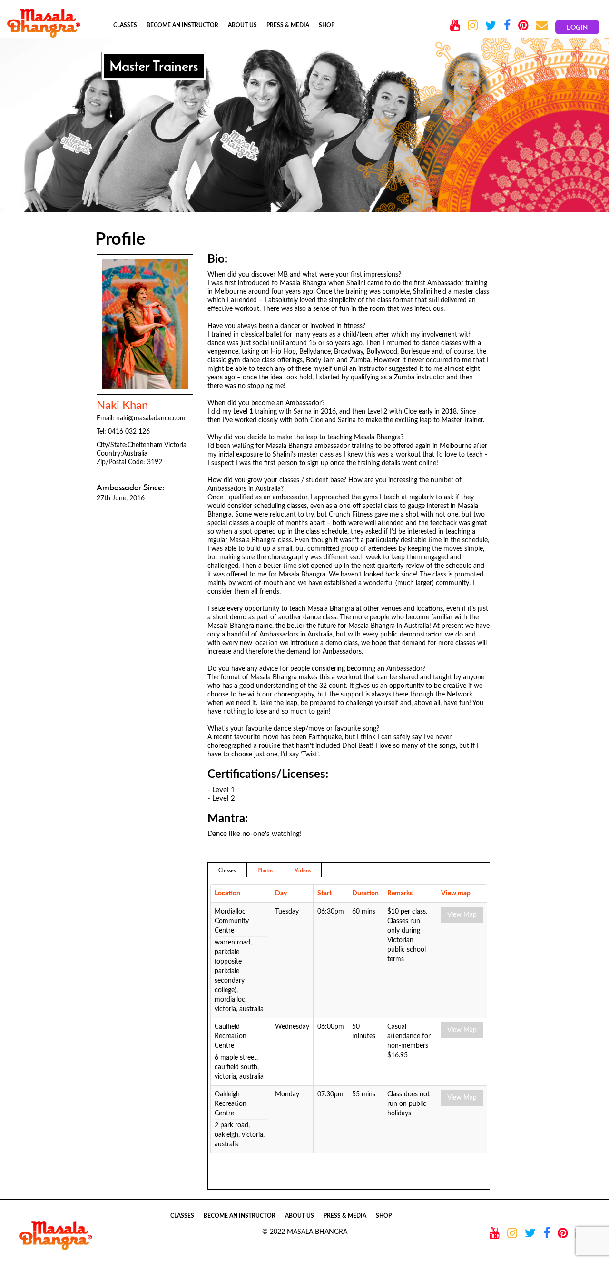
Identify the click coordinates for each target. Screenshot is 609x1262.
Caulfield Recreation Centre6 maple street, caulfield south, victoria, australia (239, 1052)
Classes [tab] (227, 870)
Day (281, 893)
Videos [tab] (303, 870)
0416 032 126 (129, 431)
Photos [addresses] (265, 870)
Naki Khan (122, 405)
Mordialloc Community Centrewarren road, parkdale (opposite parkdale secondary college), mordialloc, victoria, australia (239, 960)
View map (456, 893)
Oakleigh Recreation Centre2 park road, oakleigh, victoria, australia (240, 1119)
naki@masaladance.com (151, 418)
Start (324, 893)
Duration (365, 893)
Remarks (400, 893)
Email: (105, 418)
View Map (462, 915)
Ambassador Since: (130, 487)
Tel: (101, 431)
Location (227, 893)
